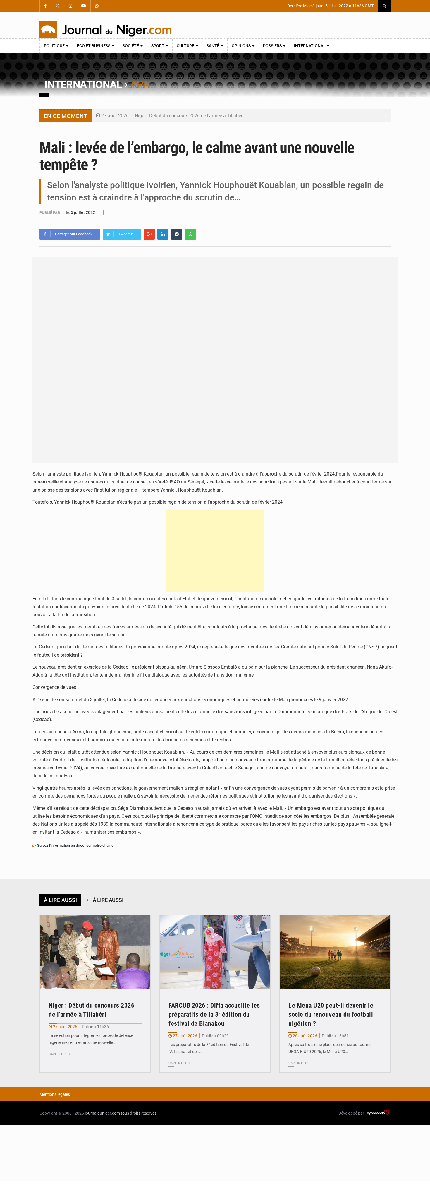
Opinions (242, 45)
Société (131, 45)
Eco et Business (94, 45)
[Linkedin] (162, 234)
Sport (158, 45)
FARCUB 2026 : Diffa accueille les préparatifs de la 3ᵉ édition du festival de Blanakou (214, 1014)
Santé (213, 45)
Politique (55, 45)
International (310, 45)
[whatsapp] (190, 234)
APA (139, 85)
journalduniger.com (102, 1113)
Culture (186, 45)
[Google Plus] (149, 234)
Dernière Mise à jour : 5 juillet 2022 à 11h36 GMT (330, 6)
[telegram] (176, 234)
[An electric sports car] (95, 952)
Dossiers (273, 45)
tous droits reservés (138, 1113)
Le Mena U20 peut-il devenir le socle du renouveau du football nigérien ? (330, 1014)
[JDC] (105, 29)
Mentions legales (54, 1094)
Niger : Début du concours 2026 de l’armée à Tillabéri (189, 115)
